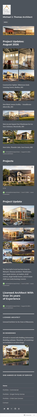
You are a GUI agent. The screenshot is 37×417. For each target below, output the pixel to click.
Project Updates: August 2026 (13, 43)
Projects (8, 160)
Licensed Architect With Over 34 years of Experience (18, 295)
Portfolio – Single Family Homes (14, 394)
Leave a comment (8, 153)
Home (5, 386)
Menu (6, 22)
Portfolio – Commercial (10, 390)
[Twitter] (4, 408)
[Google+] (11, 408)
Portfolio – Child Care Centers (13, 398)
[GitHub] (15, 408)
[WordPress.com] (18, 408)
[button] (32, 167)
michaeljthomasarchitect (13, 152)
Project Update (12, 201)
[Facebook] (7, 408)
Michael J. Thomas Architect (17, 17)
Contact (5, 403)
